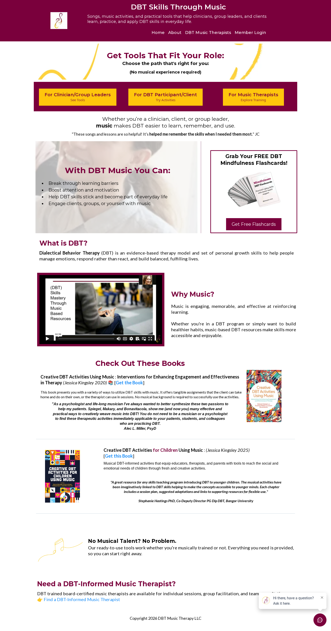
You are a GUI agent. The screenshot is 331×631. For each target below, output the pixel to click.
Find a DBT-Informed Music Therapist (82, 599)
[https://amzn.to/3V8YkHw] (264, 396)
